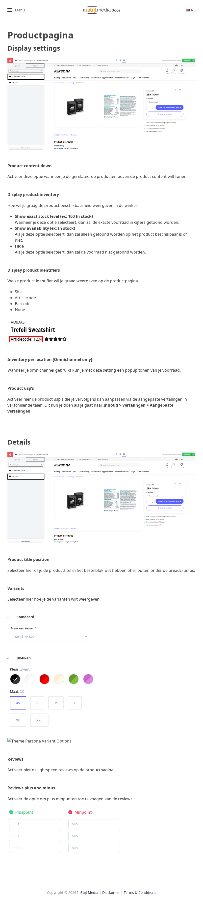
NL (193, 9)
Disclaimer (111, 892)
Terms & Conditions (140, 892)
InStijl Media (87, 892)
